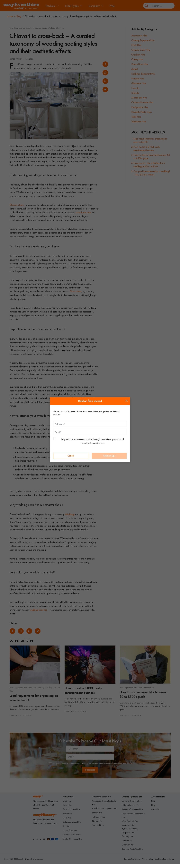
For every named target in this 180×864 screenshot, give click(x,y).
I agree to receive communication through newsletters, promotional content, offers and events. (92, 441)
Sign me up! (109, 456)
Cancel (71, 456)
